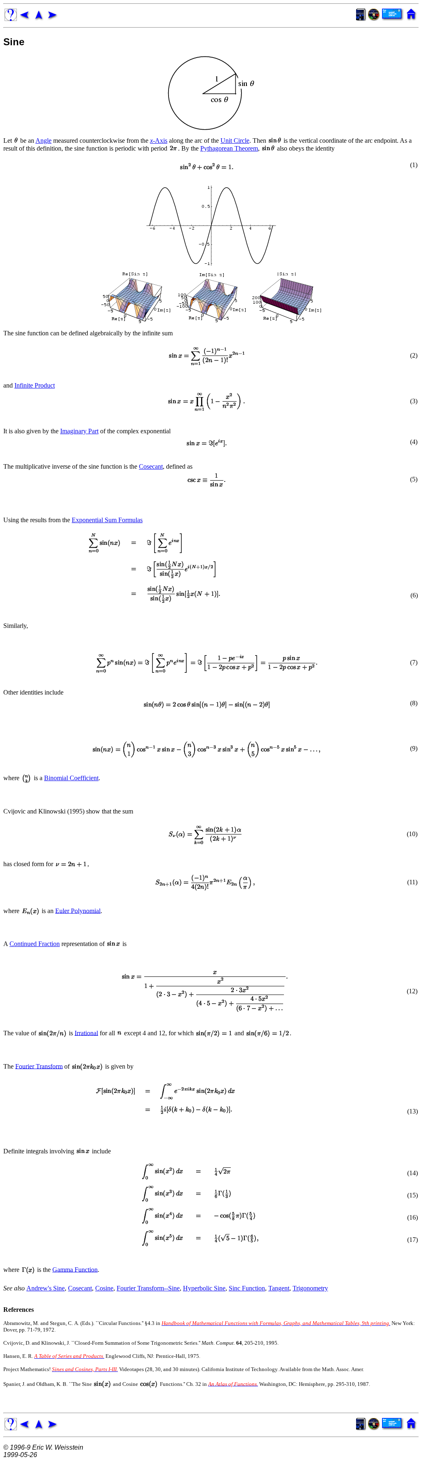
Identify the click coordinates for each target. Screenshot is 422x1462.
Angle (43, 140)
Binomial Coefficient (71, 777)
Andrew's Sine (45, 1288)
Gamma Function (75, 1269)
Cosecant (151, 466)
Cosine (104, 1288)
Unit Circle (234, 140)
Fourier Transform (39, 1065)
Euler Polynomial (78, 910)
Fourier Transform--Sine (148, 1288)
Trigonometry (310, 1288)
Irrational (86, 1032)
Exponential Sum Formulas (107, 519)
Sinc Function (247, 1288)
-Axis (158, 140)
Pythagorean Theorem (229, 148)
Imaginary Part (79, 431)
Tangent (278, 1288)
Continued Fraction (34, 943)
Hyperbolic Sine (204, 1288)
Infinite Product (34, 385)
